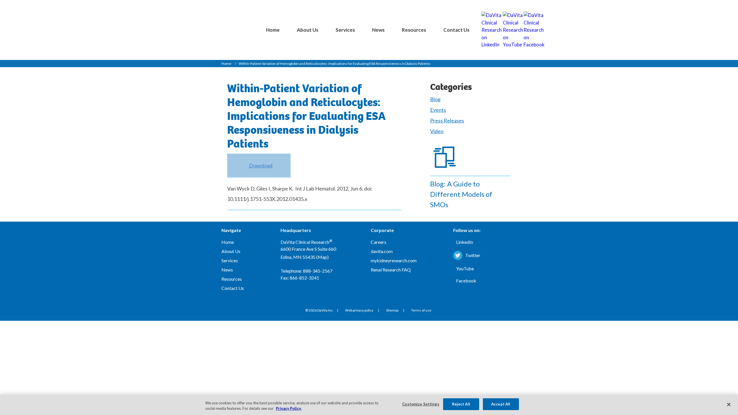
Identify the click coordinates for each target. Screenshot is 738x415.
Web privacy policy (359, 310)
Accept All (500, 404)
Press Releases (447, 120)
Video (436, 131)
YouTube (465, 268)
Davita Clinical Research (228, 25)
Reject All (461, 404)
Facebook (466, 280)
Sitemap (392, 310)
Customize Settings (420, 404)
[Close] (728, 404)
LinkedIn (464, 242)
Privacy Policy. (289, 408)
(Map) (322, 257)
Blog (435, 99)
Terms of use (421, 310)
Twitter (472, 255)
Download (260, 165)
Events (438, 110)
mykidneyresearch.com (394, 260)
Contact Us (456, 30)
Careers (378, 242)
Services (345, 30)
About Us (307, 30)
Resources (414, 30)
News (378, 30)
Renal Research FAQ (391, 269)
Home (273, 30)
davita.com (382, 251)
